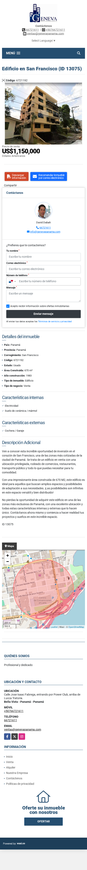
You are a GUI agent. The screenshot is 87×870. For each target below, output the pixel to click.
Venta (10, 762)
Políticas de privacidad (20, 783)
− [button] (7, 561)
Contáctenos (14, 778)
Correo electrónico (17, 263)
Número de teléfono (17, 275)
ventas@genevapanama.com (22, 729)
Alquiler (10, 767)
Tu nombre (12, 250)
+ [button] (7, 555)
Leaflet (54, 626)
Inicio (9, 756)
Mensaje (11, 287)
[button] (81, 86)
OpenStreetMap (76, 626)
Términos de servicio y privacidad (55, 321)
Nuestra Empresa (17, 773)
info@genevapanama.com (45, 231)
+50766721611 (55, 29)
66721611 (32, 29)
